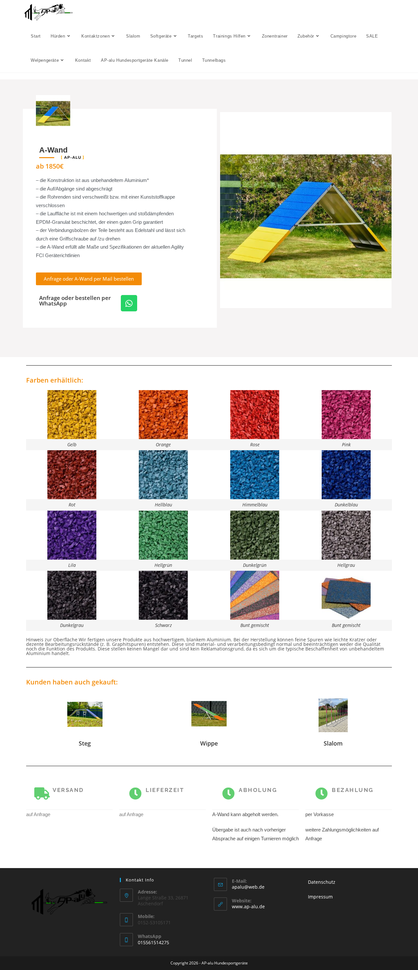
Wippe (209, 743)
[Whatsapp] (129, 303)
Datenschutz (321, 882)
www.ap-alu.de (248, 906)
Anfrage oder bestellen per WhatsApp (75, 300)
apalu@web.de (248, 887)
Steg (85, 743)
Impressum (320, 897)
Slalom (333, 743)
